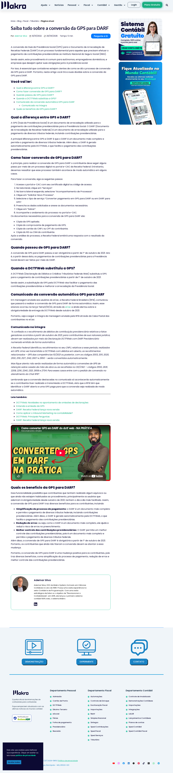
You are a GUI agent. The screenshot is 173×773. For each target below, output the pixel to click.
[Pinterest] (139, 763)
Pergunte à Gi (101, 36)
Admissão (57, 696)
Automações (96, 696)
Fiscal (87, 5)
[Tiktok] (144, 763)
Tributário (34, 21)
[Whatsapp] (154, 763)
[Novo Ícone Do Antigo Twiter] (134, 763)
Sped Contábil (135, 726)
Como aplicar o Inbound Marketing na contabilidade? (44, 413)
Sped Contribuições (99, 726)
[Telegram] (159, 763)
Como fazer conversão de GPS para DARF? (39, 91)
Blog (19, 21)
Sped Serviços (97, 735)
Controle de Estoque (100, 701)
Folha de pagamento (62, 722)
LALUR (131, 714)
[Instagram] (119, 763)
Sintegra (94, 722)
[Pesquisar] (167, 5)
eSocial (56, 714)
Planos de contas (136, 722)
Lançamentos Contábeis (140, 718)
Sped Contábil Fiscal (138, 731)
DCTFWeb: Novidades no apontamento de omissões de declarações (52, 402)
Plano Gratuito (152, 4)
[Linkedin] (129, 763)
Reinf (93, 714)
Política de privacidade (68, 760)
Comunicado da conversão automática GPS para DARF (45, 102)
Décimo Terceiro (60, 709)
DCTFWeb (57, 705)
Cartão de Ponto (60, 701)
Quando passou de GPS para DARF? (35, 95)
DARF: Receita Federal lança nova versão (38, 409)
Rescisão (57, 731)
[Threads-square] (149, 763)
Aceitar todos (14, 762)
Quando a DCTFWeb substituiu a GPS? (36, 98)
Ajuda (44, 5)
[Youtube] (114, 763)
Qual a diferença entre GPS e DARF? (35, 88)
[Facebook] (124, 763)
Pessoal (72, 5)
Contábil (102, 5)
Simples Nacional (98, 718)
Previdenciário (59, 726)
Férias (55, 718)
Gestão (118, 5)
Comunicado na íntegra (34, 105)
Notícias (59, 5)
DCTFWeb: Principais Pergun (31, 416)
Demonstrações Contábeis (141, 701)
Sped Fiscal (96, 731)
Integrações (134, 709)
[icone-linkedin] (35, 604)
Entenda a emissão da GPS (30, 406)
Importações (96, 709)
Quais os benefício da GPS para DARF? (36, 109)
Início (13, 21)
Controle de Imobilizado (140, 696)
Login (134, 4)
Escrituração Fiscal (99, 705)
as (48, 416)
